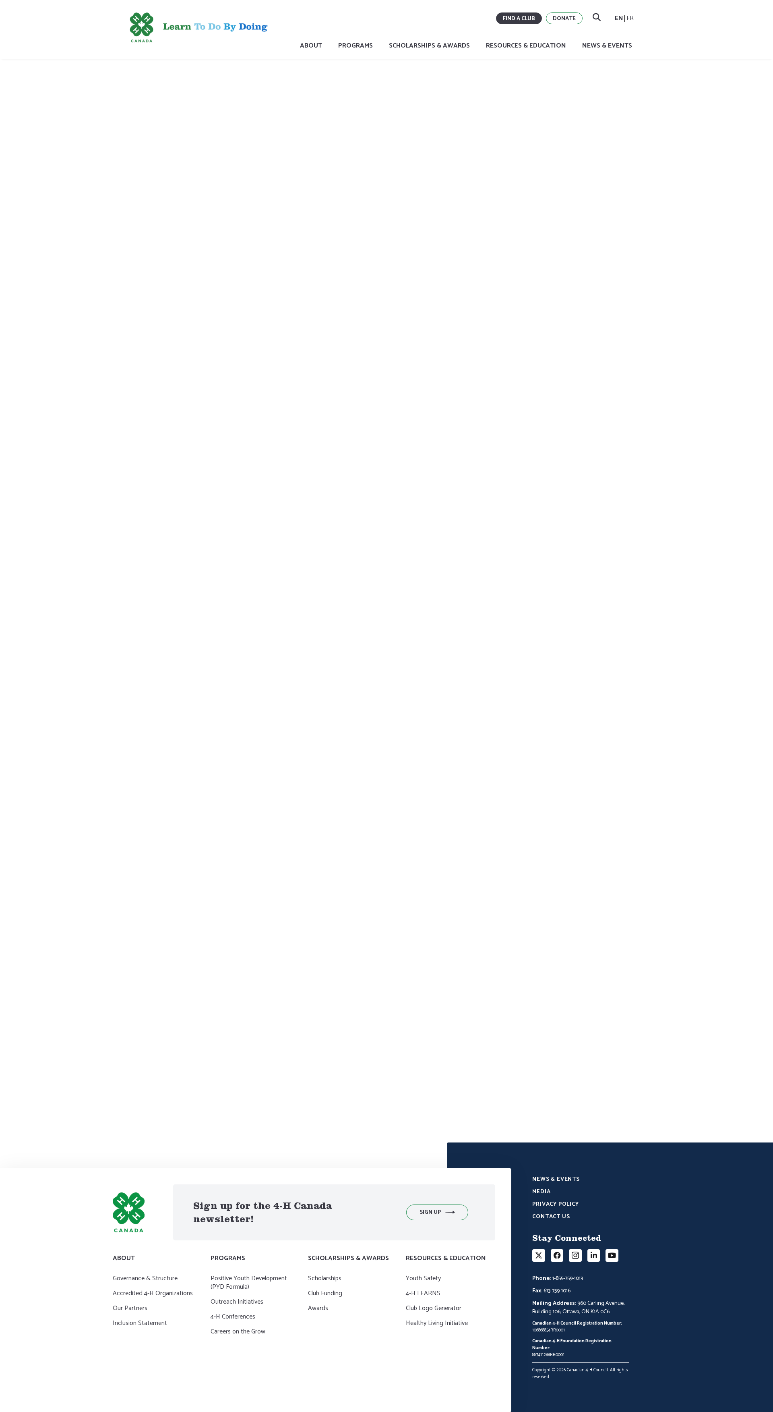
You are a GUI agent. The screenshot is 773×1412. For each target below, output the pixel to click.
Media (541, 1192)
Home (144, 103)
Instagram (238, 805)
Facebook (164, 805)
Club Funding (325, 1294)
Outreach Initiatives (237, 1302)
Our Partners (130, 1309)
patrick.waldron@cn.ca (291, 1051)
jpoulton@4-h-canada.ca (176, 1051)
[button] (437, 1212)
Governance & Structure (145, 1279)
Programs (355, 45)
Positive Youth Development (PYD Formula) (249, 1283)
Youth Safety (423, 1279)
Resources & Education (526, 45)
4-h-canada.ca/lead (363, 667)
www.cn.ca (243, 954)
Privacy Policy (555, 1205)
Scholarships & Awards (429, 45)
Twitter (195, 805)
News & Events (607, 45)
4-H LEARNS (423, 1294)
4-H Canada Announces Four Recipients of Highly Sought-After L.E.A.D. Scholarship (257, 103)
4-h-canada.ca (321, 791)
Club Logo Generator (433, 1309)
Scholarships (324, 1279)
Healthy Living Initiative (437, 1324)
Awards (318, 1309)
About (311, 45)
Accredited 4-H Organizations (153, 1294)
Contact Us (551, 1217)
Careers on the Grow (238, 1332)
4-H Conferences (233, 1317)
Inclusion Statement (140, 1324)
